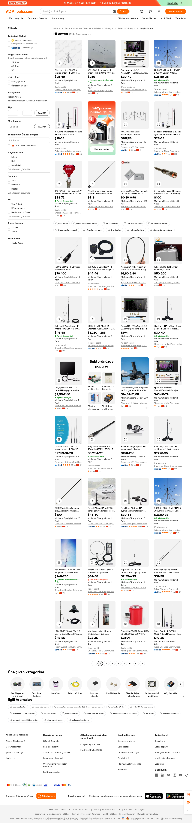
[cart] (150, 12)
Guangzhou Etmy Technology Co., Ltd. (102, 345)
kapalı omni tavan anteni (86, 223)
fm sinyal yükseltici (170, 713)
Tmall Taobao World (81, 809)
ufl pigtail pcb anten (159, 223)
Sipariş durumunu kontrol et (168, 752)
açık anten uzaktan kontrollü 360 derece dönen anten (80, 707)
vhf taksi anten (112, 223)
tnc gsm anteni (50, 713)
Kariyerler (10, 758)
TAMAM (42, 113)
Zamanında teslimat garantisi (56, 752)
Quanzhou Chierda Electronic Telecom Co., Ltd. (168, 206)
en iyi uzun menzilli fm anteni (125, 713)
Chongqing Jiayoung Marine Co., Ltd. (168, 282)
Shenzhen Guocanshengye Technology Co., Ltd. (135, 89)
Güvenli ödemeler (51, 741)
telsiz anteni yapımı (55, 720)
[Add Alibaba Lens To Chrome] (46, 796)
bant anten (63, 223)
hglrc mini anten (42, 707)
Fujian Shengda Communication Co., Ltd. (68, 151)
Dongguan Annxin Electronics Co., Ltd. (102, 206)
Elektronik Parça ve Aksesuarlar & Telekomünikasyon (89, 28)
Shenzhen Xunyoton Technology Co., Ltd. (68, 405)
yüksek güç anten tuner (163, 230)
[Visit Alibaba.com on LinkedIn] (162, 775)
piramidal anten (19, 707)
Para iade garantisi (51, 747)
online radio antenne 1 (81, 720)
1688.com (65, 809)
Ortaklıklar (159, 764)
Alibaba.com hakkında (17, 735)
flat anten (150, 713)
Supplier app (74, 796)
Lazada (96, 809)
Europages (140, 809)
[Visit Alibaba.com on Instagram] (174, 775)
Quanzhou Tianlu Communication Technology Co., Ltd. (168, 151)
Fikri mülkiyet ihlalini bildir (129, 764)
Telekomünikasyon (126, 28)
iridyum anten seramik (67, 230)
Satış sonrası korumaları (54, 758)
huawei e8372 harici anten (24, 713)
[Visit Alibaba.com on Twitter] (168, 775)
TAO (119, 809)
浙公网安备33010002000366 (145, 818)
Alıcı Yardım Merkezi (127, 741)
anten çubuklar (71, 713)
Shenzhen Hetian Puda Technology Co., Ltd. (168, 344)
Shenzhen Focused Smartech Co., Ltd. (135, 206)
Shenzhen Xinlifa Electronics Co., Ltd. (168, 403)
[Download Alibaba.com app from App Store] (154, 796)
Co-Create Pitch (13, 747)
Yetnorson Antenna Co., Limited (68, 462)
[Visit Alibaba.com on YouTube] (180, 775)
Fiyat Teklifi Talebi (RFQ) (91, 750)
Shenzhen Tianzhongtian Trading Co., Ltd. (102, 286)
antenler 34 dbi (117, 707)
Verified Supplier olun (165, 758)
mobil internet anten (95, 713)
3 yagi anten (116, 230)
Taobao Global (108, 809)
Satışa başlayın (161, 747)
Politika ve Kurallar (51, 772)
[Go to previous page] (94, 663)
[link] (188, 794)
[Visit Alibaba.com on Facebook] (156, 775)
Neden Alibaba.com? (15, 741)
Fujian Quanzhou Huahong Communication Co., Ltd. (68, 89)
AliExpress (53, 809)
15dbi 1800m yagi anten (143, 707)
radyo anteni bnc (137, 230)
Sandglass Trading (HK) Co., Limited (135, 345)
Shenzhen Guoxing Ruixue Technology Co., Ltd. (102, 90)
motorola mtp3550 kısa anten (25, 720)
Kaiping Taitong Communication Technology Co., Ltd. (168, 92)
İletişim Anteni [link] (146, 28)
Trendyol (128, 809)
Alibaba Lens (22, 796)
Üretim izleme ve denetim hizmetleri (55, 765)
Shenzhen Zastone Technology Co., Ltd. (68, 213)
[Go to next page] (142, 663)
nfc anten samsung (94, 230)
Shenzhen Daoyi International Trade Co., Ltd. (68, 348)
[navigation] (29, 346)
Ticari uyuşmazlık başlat (128, 752)
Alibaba (56, 28)
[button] (114, 11)
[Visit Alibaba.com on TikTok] (186, 775)
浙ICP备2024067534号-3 (172, 818)
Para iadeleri (123, 758)
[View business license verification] (123, 818)
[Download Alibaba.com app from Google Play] (176, 796)
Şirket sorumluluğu (15, 752)
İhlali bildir (122, 769)
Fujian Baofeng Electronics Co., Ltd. (135, 282)
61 (136, 663)
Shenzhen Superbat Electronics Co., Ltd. (102, 468)
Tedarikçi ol (160, 741)
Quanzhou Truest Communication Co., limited (68, 282)
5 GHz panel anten (134, 223)
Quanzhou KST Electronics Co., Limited (135, 147)
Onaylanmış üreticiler (90, 744)
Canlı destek (123, 747)
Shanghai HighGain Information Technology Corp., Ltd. (135, 403)
